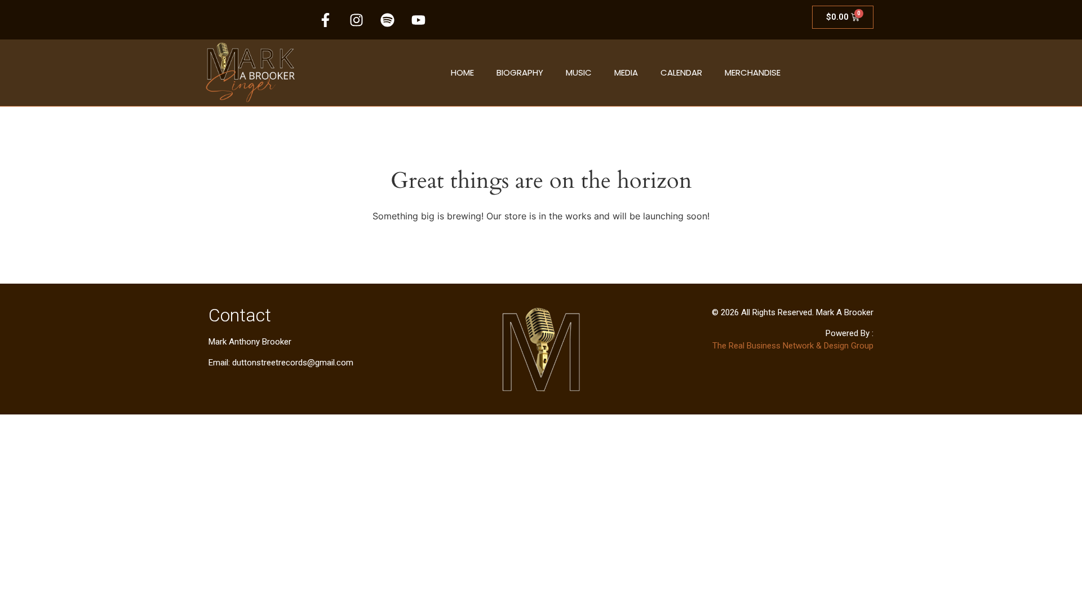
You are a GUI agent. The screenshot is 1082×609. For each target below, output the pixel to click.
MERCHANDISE (753, 72)
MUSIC (579, 72)
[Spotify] (388, 20)
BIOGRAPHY (519, 72)
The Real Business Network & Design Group (792, 346)
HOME (462, 72)
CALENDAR (681, 72)
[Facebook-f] (326, 20)
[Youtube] (419, 20)
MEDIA (626, 72)
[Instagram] (357, 20)
